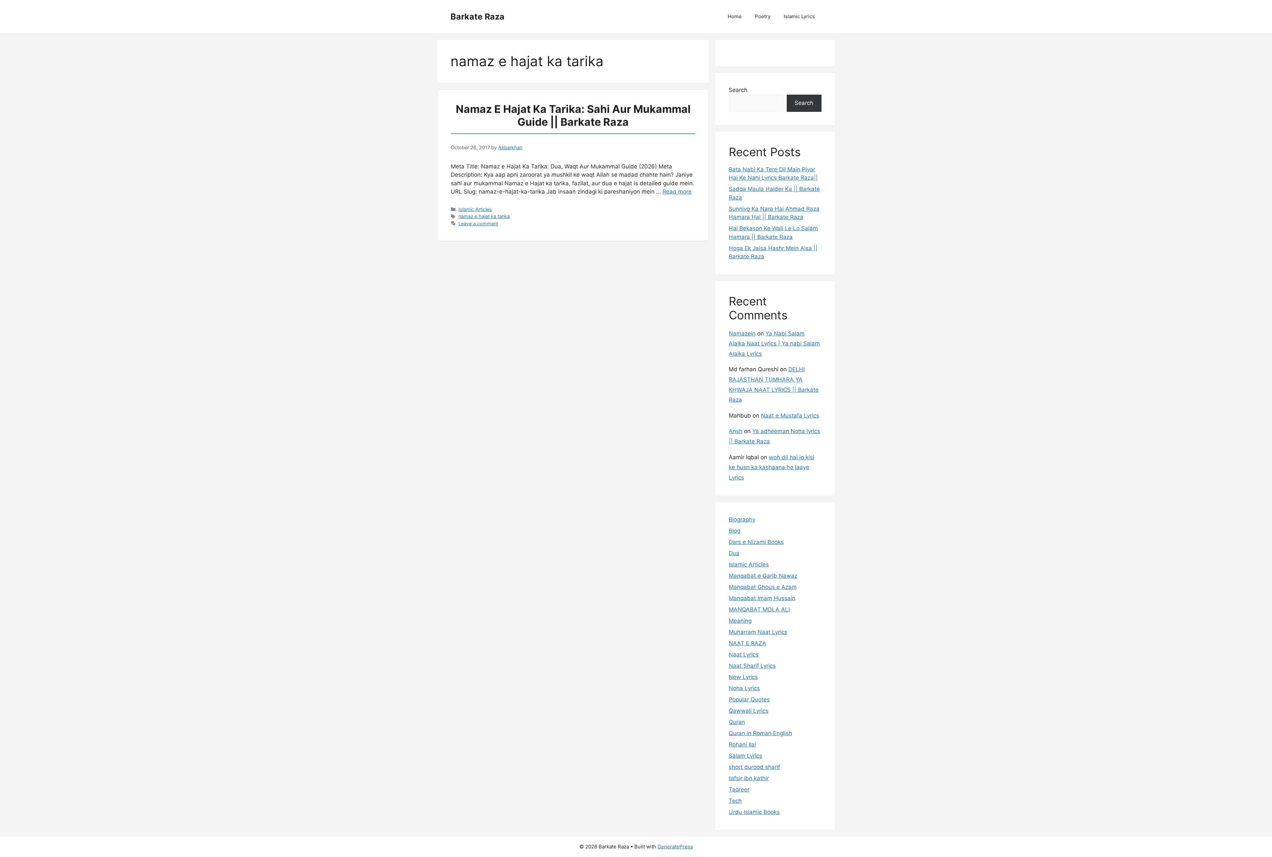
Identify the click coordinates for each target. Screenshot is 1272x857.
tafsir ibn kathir (749, 778)
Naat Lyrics (744, 654)
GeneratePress (675, 846)
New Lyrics (743, 677)
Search (738, 90)
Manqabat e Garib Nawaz (763, 575)
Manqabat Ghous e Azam (763, 587)
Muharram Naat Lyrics (758, 632)
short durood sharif (754, 767)
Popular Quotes (749, 699)
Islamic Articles (475, 209)
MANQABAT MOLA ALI (759, 609)
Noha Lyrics (744, 688)
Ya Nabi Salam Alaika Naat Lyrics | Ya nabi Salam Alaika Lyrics (774, 343)
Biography (742, 519)
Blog (734, 530)
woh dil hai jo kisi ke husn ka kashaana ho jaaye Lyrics (771, 467)
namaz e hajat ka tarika (484, 216)
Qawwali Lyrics (748, 710)
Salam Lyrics (745, 755)
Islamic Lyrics (799, 16)
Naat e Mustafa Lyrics (790, 415)
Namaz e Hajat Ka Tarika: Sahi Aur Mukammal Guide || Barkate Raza (573, 115)
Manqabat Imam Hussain (762, 598)
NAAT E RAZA (747, 643)
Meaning (740, 620)
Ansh (735, 431)
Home (735, 16)
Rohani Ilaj (742, 744)
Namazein (742, 333)
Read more (677, 191)
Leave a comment (478, 223)
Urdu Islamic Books (754, 812)
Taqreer (739, 789)
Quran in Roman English (760, 733)
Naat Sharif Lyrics (752, 665)
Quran (737, 722)
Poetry (762, 16)
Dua (734, 553)
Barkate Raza (477, 17)
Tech (735, 800)
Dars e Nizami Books (756, 542)
